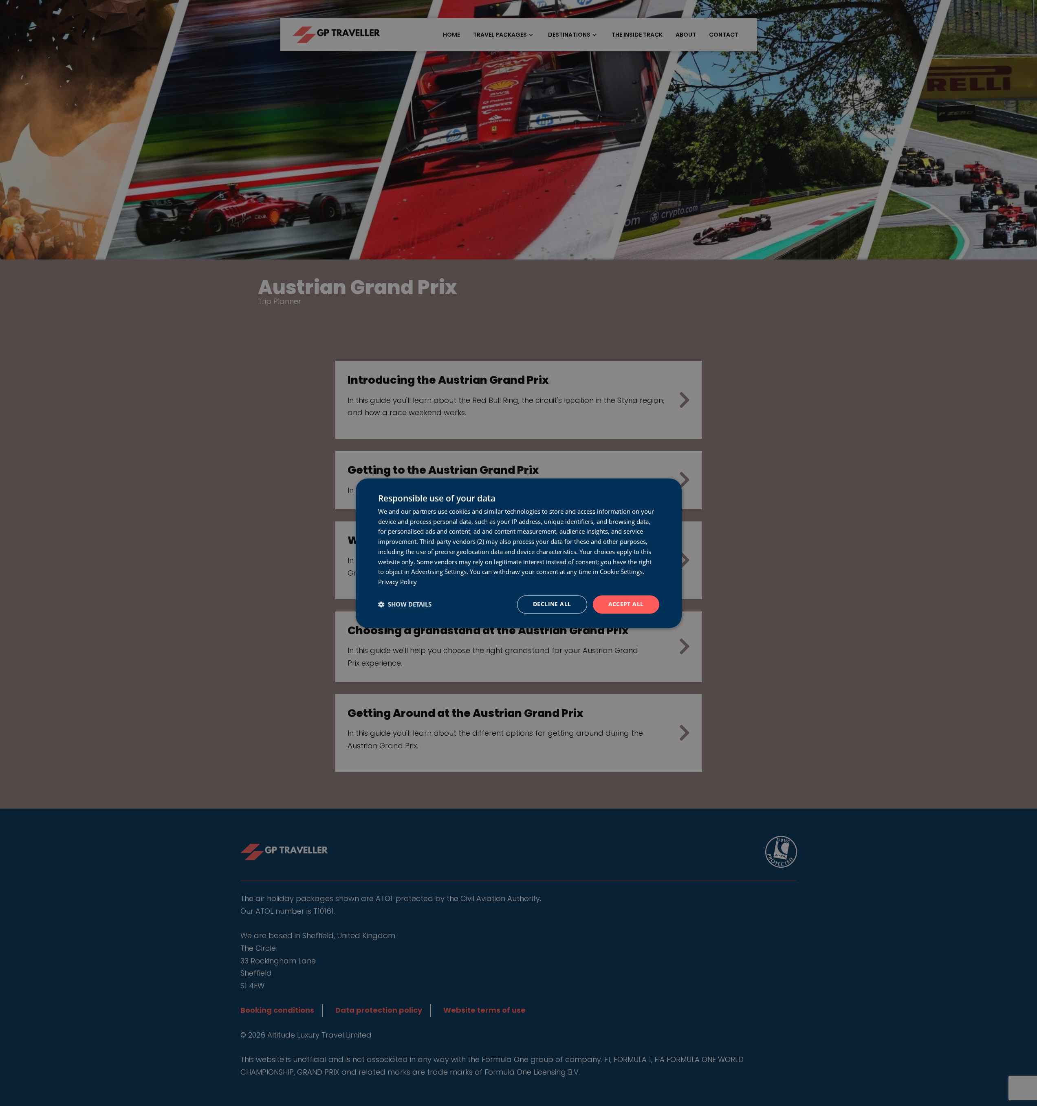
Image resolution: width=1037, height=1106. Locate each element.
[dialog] (519, 553)
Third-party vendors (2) (452, 542)
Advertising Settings (439, 572)
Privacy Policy (397, 582)
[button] (405, 604)
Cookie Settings (621, 572)
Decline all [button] (552, 604)
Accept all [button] (626, 604)
